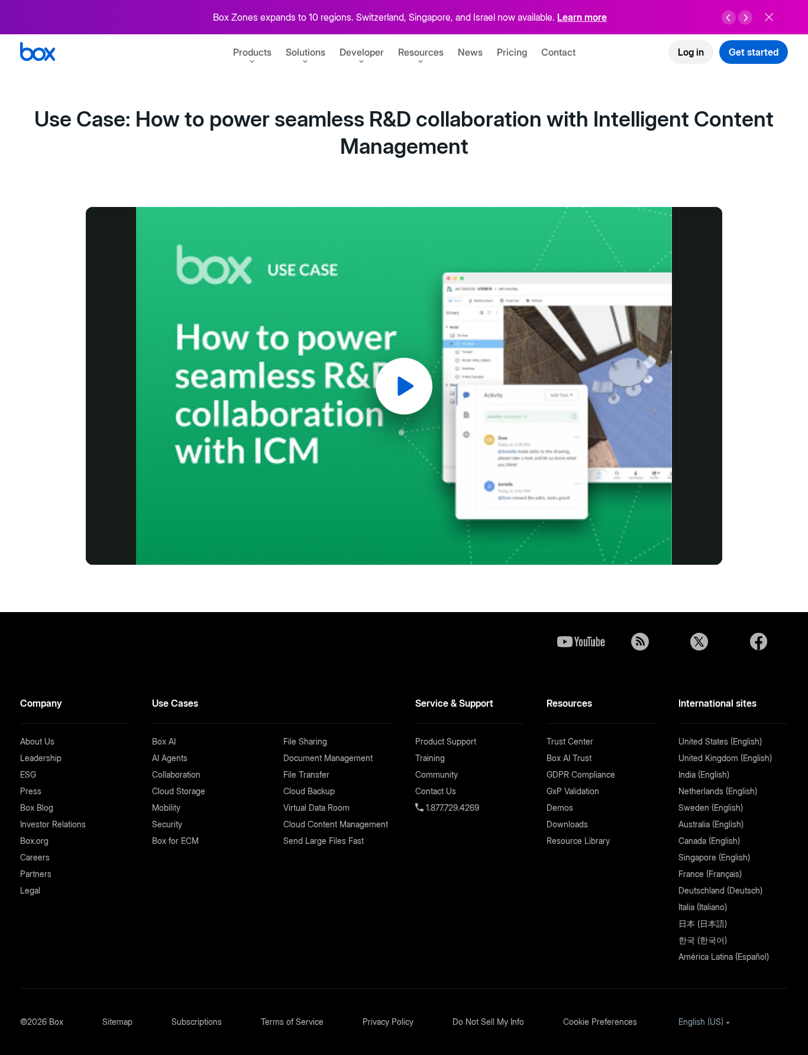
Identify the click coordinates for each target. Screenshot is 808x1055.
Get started (753, 52)
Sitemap (117, 1022)
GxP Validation (573, 791)
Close (769, 17)
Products (252, 52)
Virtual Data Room (316, 807)
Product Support (445, 741)
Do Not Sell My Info (488, 1022)
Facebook (758, 641)
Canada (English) (709, 841)
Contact (558, 52)
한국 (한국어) (702, 940)
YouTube (580, 641)
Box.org (34, 841)
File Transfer (306, 774)
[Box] (37, 53)
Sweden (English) (710, 807)
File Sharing (305, 741)
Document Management (328, 758)
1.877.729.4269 (451, 807)
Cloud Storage (178, 791)
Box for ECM (175, 841)
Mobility (166, 807)
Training (430, 758)
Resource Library (578, 841)
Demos (560, 807)
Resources (421, 52)
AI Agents (170, 758)
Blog (640, 641)
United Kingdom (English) (725, 758)
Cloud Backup (309, 791)
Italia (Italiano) (702, 907)
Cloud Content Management (335, 824)
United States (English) (720, 741)
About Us (37, 741)
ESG (28, 774)
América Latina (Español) (723, 957)
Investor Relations (53, 824)
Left (729, 18)
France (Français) (710, 874)
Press (30, 791)
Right (745, 18)
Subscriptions (197, 1022)
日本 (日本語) (702, 923)
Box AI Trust (569, 758)
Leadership (41, 758)
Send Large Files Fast (323, 841)
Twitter (699, 641)
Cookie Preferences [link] (600, 1022)
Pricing (512, 52)
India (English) (703, 774)
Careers (35, 857)
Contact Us (435, 791)
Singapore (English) (714, 857)
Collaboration (176, 774)
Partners (35, 874)
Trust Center (570, 741)
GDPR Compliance (581, 774)
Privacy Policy (388, 1022)
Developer (362, 52)
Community (436, 774)
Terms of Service (292, 1022)
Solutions (305, 52)
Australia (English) (711, 824)
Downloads (567, 824)
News (470, 52)
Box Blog (36, 807)
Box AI (164, 741)
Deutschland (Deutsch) (720, 890)
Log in (691, 52)
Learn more (582, 17)
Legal (30, 890)
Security (167, 824)
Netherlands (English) (717, 791)
